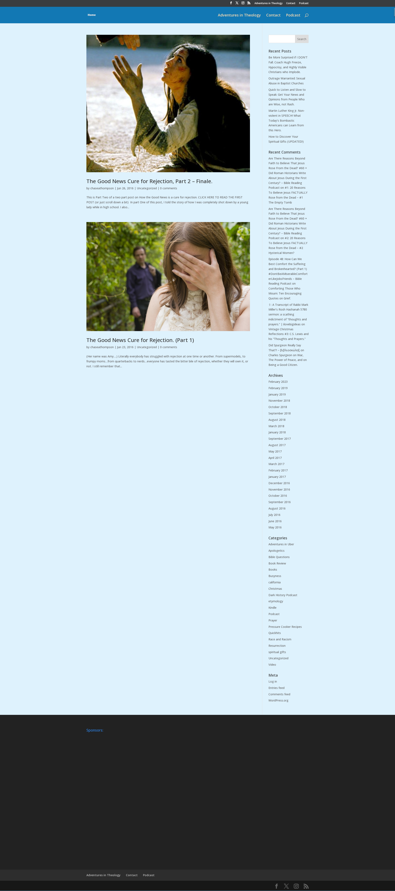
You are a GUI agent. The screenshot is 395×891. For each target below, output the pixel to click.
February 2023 (278, 382)
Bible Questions (279, 557)
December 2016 (279, 483)
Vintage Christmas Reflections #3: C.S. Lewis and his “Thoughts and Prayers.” (288, 334)
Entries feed (276, 688)
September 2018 (279, 413)
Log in (272, 681)
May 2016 (275, 527)
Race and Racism (279, 639)
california (274, 582)
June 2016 (275, 521)
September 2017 (279, 439)
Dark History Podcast (282, 595)
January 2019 (277, 394)
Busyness (274, 576)
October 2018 (277, 407)
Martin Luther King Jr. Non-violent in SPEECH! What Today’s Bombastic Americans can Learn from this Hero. (286, 120)
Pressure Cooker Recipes (285, 627)
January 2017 (277, 477)
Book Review (277, 563)
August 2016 (277, 508)
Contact (290, 3)
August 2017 (277, 445)
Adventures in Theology (268, 3)
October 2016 (277, 496)
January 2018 (277, 432)
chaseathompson (102, 188)
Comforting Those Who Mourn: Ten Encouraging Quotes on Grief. (285, 293)
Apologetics (276, 551)
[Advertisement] (102, 795)
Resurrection (277, 646)
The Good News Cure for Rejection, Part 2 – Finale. (149, 181)
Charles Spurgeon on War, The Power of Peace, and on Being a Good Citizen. (287, 360)
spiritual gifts (277, 652)
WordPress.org (278, 700)
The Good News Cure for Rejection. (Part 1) (140, 340)
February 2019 (278, 388)
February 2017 (278, 470)
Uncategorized (147, 188)
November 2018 (279, 400)
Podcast (304, 3)
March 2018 (276, 426)
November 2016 (279, 489)
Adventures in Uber (281, 544)
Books (272, 569)
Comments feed (279, 694)
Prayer (272, 620)
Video (272, 665)
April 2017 (275, 458)
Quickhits (274, 633)
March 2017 (276, 464)
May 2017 (275, 451)
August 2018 (277, 420)
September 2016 (279, 502)
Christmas (275, 589)
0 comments (168, 188)
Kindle (272, 608)
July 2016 (274, 515)
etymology (275, 601)
